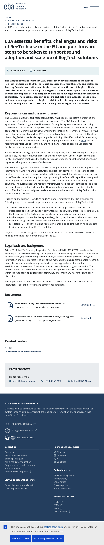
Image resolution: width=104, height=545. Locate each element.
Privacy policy (60, 478)
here (83, 140)
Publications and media (20, 20)
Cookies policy (61, 485)
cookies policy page (53, 527)
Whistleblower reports (16, 471)
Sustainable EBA (25, 437)
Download (85, 304)
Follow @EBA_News (81, 381)
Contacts (9, 452)
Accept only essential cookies (48, 538)
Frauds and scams (63, 488)
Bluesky (61, 452)
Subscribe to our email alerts (19, 485)
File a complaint (13, 468)
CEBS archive (60, 511)
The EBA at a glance (64, 475)
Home (8, 17)
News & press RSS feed (16, 488)
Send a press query (14, 458)
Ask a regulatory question (18, 461)
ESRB (56, 508)
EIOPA (57, 501)
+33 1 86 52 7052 (52, 381)
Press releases (15, 23)
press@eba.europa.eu (23, 381)
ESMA (56, 505)
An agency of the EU (22, 423)
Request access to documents (20, 465)
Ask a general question (16, 455)
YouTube (61, 461)
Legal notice (60, 481)
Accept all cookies (20, 538)
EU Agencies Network (23, 430)
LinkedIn (61, 455)
